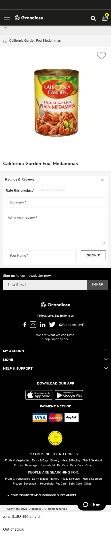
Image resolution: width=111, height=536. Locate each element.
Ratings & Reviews (19, 179)
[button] (101, 56)
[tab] (55, 180)
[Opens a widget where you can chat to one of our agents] (91, 505)
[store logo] (28, 17)
